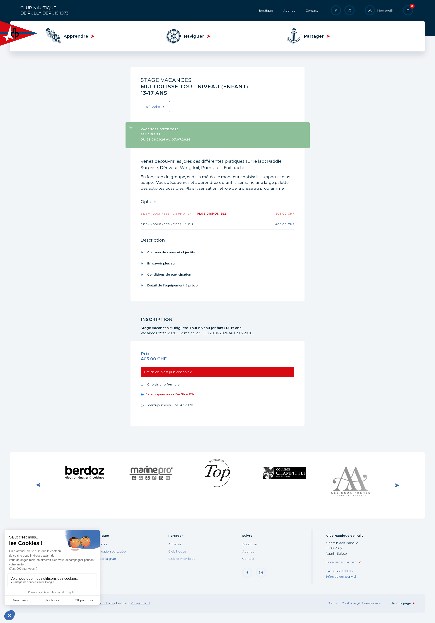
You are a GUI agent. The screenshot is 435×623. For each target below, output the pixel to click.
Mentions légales (104, 603)
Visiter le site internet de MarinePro (151, 472)
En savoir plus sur (161, 263)
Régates (100, 544)
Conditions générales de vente (361, 603)
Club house (177, 551)
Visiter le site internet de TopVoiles (217, 472)
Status (332, 603)
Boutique (266, 10)
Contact (312, 10)
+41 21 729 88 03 (339, 571)
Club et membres (181, 558)
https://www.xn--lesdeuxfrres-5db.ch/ (351, 485)
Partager (314, 36)
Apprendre (76, 36)
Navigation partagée (110, 551)
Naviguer (194, 36)
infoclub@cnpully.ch (341, 576)
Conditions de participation (169, 274)
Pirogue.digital (140, 603)
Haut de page (401, 603)
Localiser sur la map (341, 562)
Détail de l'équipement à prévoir (173, 285)
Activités (174, 544)
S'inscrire (153, 106)
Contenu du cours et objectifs (171, 252)
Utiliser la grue (105, 558)
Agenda (289, 10)
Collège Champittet (284, 472)
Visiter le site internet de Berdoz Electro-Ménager (84, 472)
